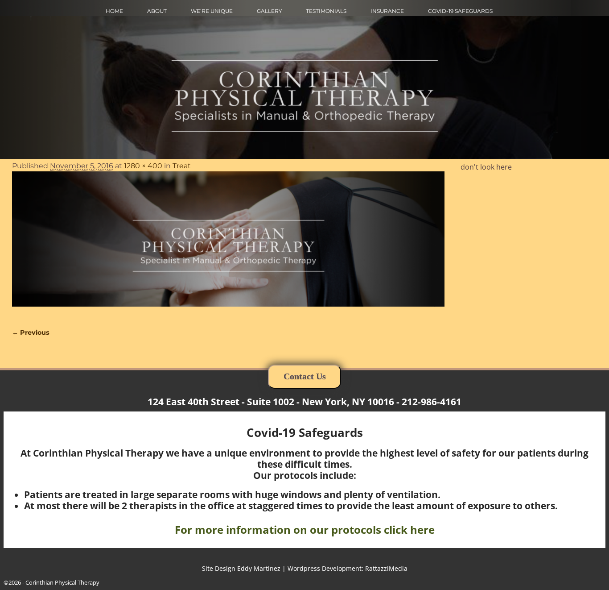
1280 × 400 (143, 166)
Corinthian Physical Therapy (62, 582)
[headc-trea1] (228, 244)
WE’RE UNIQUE (212, 11)
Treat (182, 166)
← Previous (30, 332)
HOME (114, 11)
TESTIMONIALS (326, 11)
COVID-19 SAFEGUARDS (460, 11)
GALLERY (269, 11)
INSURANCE (387, 11)
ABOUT (157, 11)
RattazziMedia (386, 568)
